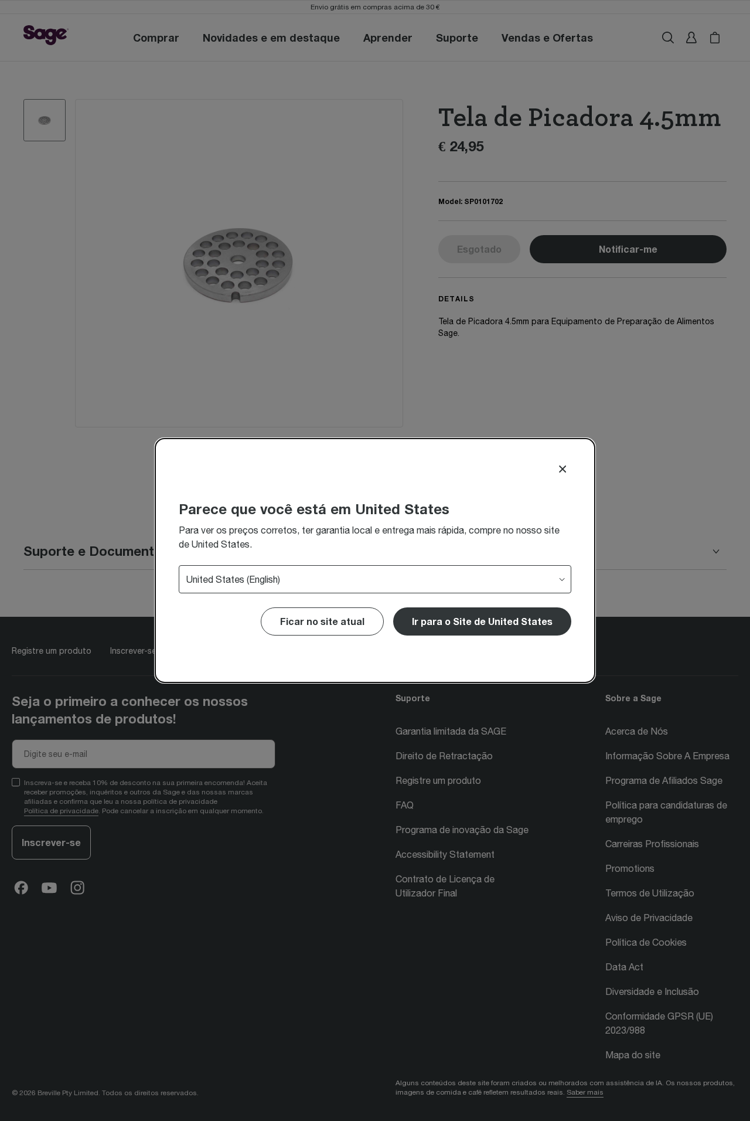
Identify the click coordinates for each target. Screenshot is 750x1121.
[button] (482, 621)
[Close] (562, 469)
